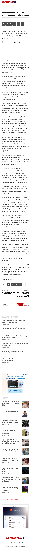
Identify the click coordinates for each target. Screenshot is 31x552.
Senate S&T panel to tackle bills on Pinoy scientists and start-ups (14, 336)
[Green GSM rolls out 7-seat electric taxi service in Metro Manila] (25, 470)
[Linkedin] (11, 24)
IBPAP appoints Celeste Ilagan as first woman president (11, 412)
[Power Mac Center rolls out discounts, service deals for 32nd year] (25, 489)
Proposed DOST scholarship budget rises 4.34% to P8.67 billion (10, 403)
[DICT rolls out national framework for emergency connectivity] (25, 432)
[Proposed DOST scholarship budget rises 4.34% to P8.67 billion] (25, 404)
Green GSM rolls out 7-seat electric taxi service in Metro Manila (11, 470)
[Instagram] (11, 542)
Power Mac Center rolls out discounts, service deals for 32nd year (10, 489)
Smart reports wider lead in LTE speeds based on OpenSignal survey (13, 321)
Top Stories (9, 279)
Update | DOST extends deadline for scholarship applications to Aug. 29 (22, 294)
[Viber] (18, 24)
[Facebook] (3, 24)
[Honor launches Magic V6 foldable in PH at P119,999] (25, 461)
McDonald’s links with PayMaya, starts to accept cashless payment (14, 352)
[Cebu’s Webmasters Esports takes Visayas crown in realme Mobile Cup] (25, 480)
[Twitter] (7, 24)
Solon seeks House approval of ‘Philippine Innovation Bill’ (15, 344)
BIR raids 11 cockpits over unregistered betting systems (11, 450)
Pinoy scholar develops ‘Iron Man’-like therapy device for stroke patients (13, 329)
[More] (24, 284)
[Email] (14, 24)
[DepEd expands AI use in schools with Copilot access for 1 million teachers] (25, 442)
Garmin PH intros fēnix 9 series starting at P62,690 (10, 421)
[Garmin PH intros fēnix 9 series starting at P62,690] (25, 423)
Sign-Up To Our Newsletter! (10, 499)
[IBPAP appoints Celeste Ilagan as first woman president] (25, 413)
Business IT (5, 8)
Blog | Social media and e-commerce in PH (8, 292)
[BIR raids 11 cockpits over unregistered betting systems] (25, 451)
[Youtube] (23, 542)
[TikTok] (17, 542)
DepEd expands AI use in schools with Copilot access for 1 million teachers (10, 441)
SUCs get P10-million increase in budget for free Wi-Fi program (15, 359)
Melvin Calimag (7, 20)
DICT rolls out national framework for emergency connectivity (9, 431)
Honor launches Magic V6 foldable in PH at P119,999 (10, 459)
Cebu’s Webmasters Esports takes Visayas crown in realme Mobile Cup (11, 479)
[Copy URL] (22, 24)
